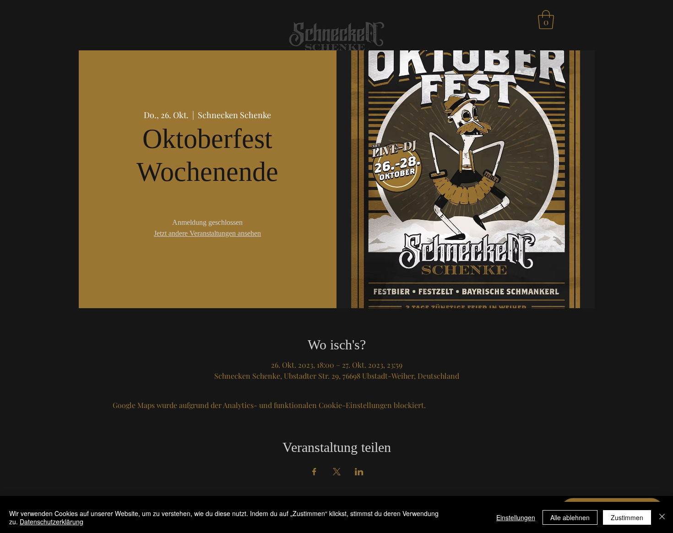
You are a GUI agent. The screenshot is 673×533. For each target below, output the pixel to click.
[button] (546, 19)
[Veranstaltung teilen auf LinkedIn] (359, 471)
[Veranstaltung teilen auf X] (336, 471)
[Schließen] (662, 517)
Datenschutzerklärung (51, 521)
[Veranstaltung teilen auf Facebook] (314, 471)
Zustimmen (627, 517)
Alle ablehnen (570, 517)
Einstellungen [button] (515, 517)
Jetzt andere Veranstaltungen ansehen (207, 233)
